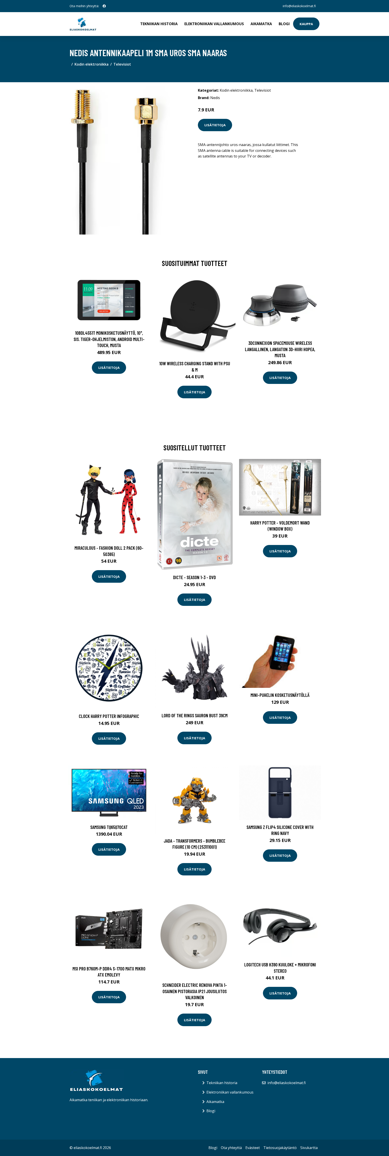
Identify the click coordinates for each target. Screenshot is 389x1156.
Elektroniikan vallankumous (214, 23)
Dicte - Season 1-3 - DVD (194, 577)
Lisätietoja (215, 125)
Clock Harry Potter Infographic (109, 716)
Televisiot (122, 64)
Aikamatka (261, 23)
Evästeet (252, 1147)
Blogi (284, 23)
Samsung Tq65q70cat (109, 827)
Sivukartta (309, 1147)
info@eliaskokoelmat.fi (299, 6)
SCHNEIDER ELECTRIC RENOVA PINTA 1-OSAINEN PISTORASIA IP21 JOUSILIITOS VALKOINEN (194, 991)
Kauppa (306, 24)
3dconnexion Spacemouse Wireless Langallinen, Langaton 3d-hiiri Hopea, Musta (280, 349)
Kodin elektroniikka (92, 64)
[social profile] (104, 6)
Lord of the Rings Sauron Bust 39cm (195, 715)
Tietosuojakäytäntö (280, 1147)
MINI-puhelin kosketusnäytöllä (280, 695)
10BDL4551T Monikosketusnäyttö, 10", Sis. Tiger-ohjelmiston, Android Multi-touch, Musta (109, 339)
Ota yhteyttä (231, 1147)
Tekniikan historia (159, 23)
